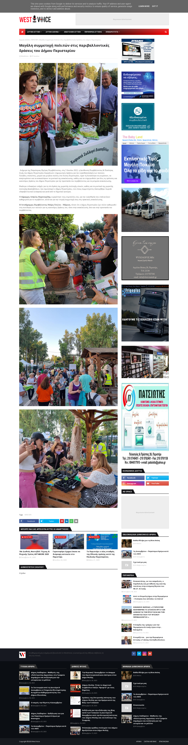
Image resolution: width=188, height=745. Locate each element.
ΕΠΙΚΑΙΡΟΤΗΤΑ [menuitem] (112, 32)
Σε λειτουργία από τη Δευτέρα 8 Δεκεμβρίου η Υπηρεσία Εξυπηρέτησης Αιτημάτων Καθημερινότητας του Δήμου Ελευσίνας (48, 691)
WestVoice (25, 56)
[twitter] (157, 478)
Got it (155, 6)
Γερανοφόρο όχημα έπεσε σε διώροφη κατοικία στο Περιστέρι (66, 554)
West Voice (36, 741)
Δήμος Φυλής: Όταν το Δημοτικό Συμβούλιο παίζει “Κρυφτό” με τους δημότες (98, 687)
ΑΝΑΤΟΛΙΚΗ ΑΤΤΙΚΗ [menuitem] (72, 32)
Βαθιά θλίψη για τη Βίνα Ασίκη (146, 540)
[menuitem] (22, 32)
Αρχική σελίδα (24, 40)
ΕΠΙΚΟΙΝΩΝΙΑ (164, 741)
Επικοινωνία (138, 705)
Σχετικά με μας (140, 562)
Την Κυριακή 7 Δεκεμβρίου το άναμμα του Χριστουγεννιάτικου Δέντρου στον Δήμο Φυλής (99, 675)
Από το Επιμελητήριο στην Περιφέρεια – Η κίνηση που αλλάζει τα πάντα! (150, 597)
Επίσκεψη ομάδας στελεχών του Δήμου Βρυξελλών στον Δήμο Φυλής (99, 729)
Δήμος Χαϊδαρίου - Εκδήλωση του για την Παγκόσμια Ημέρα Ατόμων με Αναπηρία (47, 716)
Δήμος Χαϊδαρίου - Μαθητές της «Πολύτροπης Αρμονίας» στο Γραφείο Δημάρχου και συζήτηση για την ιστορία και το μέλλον (48, 676)
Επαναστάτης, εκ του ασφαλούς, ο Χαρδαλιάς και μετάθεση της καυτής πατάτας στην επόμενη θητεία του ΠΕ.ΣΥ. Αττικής (149, 585)
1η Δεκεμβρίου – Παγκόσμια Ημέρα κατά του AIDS (150, 552)
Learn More (144, 6)
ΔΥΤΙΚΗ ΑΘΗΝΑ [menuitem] (52, 32)
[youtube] (157, 483)
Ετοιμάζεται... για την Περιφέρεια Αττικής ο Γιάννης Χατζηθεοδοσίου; (149, 638)
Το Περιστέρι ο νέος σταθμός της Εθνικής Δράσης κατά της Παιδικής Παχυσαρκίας (101, 554)
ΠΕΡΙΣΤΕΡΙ (34, 40)
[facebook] (133, 478)
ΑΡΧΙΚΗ (138, 741)
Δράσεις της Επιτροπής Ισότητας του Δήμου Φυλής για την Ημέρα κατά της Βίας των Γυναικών (99, 700)
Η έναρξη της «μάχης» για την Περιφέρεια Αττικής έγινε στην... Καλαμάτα (147, 627)
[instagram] (133, 483)
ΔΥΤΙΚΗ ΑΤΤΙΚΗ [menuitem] (33, 32)
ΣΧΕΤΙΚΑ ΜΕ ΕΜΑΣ (150, 741)
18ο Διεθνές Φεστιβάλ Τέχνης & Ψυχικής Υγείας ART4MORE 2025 (34, 552)
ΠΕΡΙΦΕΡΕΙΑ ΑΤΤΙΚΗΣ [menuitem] (93, 32)
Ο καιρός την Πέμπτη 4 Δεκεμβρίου (46, 702)
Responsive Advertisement (122, 19)
